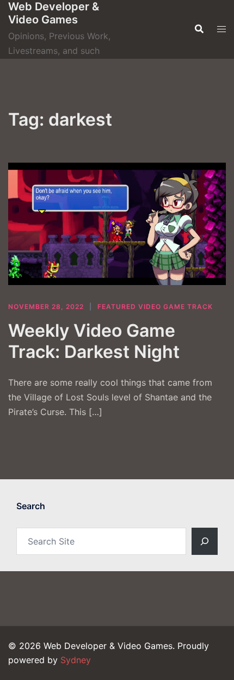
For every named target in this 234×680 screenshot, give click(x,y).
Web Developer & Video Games (53, 13)
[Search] (205, 541)
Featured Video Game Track (155, 306)
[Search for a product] (199, 28)
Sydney (75, 659)
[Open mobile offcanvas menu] (221, 29)
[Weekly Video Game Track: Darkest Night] (117, 224)
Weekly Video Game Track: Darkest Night (94, 341)
